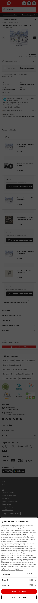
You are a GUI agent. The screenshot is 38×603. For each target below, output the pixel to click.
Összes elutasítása (19, 597)
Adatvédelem (4, 570)
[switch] (31, 580)
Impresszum (12, 570)
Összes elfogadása (19, 592)
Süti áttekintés (19, 570)
